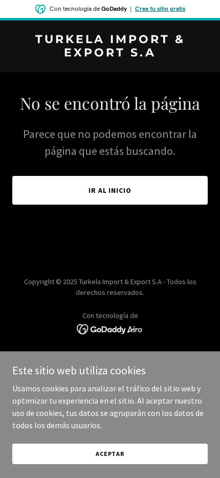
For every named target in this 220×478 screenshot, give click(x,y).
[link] (110, 53)
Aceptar (110, 453)
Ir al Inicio (110, 190)
